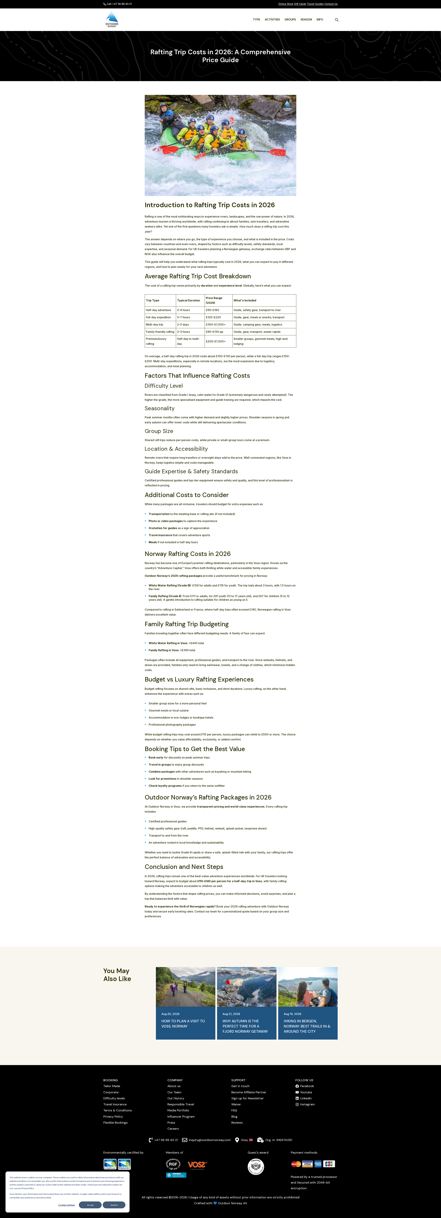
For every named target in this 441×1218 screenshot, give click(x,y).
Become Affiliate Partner (248, 1092)
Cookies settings (66, 1205)
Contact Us (331, 3)
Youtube (306, 1092)
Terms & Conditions (117, 1110)
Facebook (307, 1086)
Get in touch (240, 1086)
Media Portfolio (178, 1110)
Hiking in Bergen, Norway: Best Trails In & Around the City (307, 1026)
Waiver (236, 1104)
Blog (234, 1116)
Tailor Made (111, 1086)
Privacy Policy (113, 1116)
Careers (173, 1129)
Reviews (237, 1123)
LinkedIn (306, 1098)
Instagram (307, 1104)
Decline (114, 1205)
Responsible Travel (180, 1104)
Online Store (285, 3)
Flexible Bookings (115, 1123)
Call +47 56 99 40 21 (119, 3)
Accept (90, 1205)
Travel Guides (315, 3)
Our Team (174, 1092)
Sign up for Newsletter (247, 1098)
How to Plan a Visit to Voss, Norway (183, 1024)
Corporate (111, 1092)
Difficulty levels (114, 1098)
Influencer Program (181, 1116)
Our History (175, 1098)
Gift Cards (300, 3)
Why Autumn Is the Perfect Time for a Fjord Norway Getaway (245, 1026)
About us (174, 1086)
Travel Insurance (115, 1104)
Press (171, 1123)
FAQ (234, 1110)
